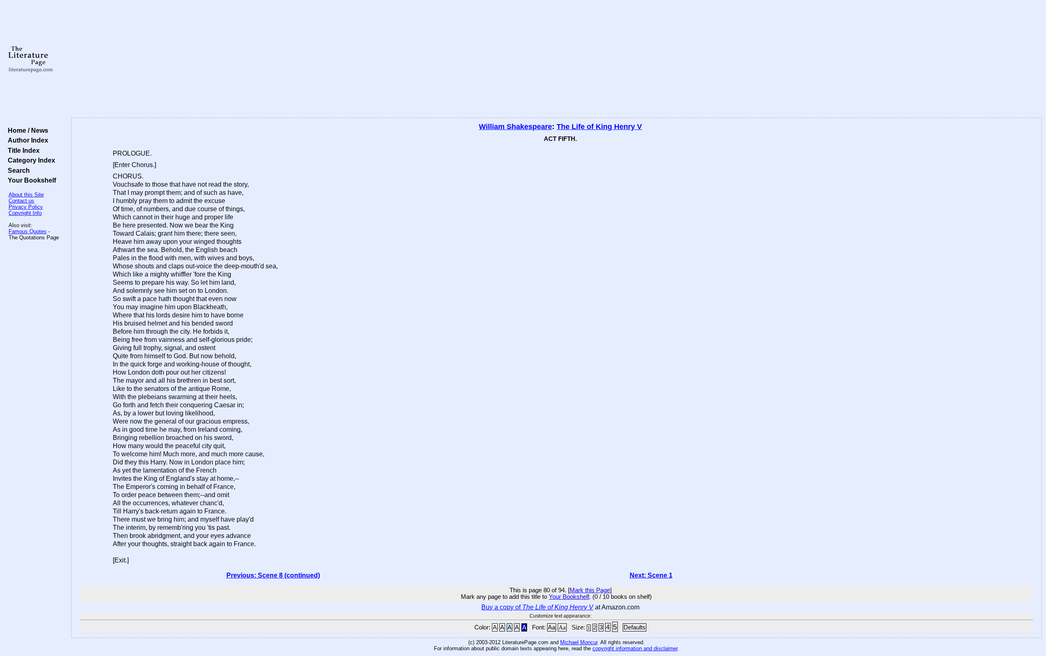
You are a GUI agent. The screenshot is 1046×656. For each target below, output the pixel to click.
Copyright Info (25, 213)
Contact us (21, 201)
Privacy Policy (26, 207)
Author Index (26, 140)
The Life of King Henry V (599, 127)
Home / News (26, 130)
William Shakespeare (515, 127)
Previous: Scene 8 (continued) (273, 575)
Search (17, 170)
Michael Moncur (578, 642)
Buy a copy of (537, 607)
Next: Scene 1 (651, 575)
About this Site (26, 195)
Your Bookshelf (30, 180)
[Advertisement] (556, 59)
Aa (551, 627)
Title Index (22, 150)
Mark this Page (590, 590)
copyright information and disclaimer (634, 648)
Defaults (635, 627)
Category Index (29, 160)
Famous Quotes (28, 231)
